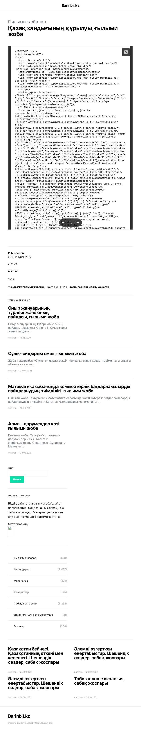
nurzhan (13, 271)
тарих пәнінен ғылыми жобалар (89, 286)
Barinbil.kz (70, 5)
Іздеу (11, 467)
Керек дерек (22, 569)
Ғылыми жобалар (27, 21)
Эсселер (19, 626)
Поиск (17, 479)
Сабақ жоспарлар (25, 603)
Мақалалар (21, 580)
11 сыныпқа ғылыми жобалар (26, 286)
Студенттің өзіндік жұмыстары (33, 614)
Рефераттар (21, 592)
